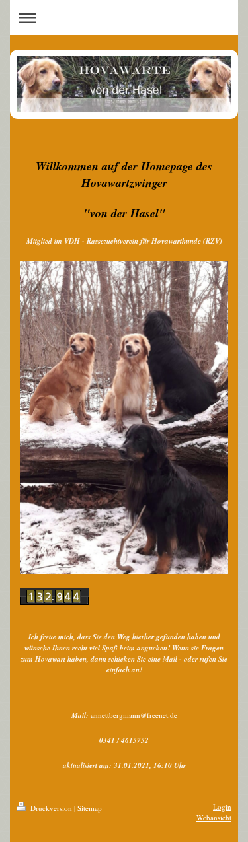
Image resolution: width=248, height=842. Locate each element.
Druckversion (51, 808)
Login (222, 807)
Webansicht (213, 817)
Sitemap (89, 808)
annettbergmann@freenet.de (134, 715)
